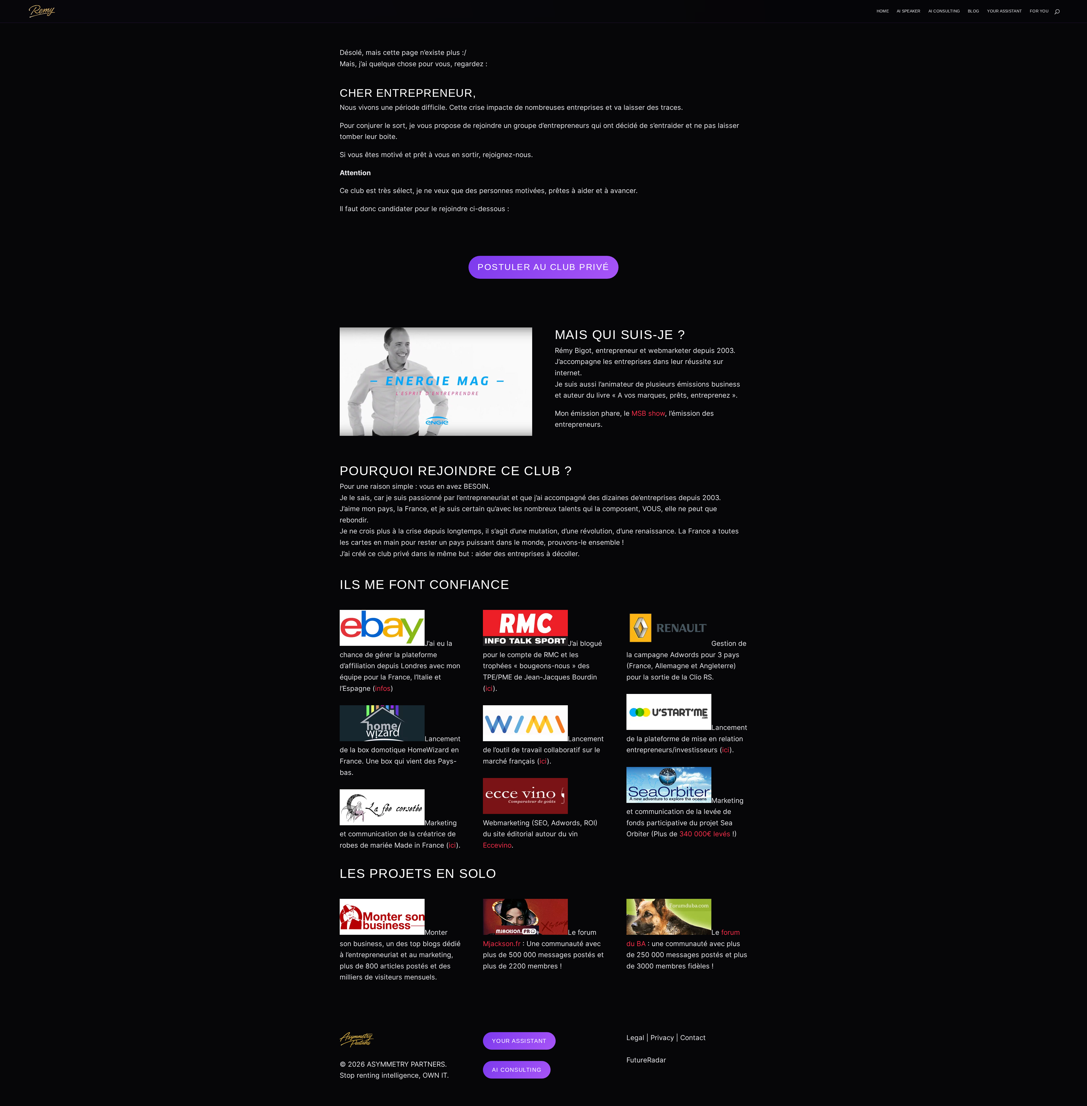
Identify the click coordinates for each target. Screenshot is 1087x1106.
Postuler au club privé (543, 267)
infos (383, 688)
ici (452, 845)
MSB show (648, 413)
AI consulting (944, 11)
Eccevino (497, 845)
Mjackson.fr (502, 944)
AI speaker (909, 11)
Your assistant (519, 1041)
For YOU (1039, 11)
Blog (973, 11)
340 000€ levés (704, 834)
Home (883, 11)
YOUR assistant (1004, 11)
